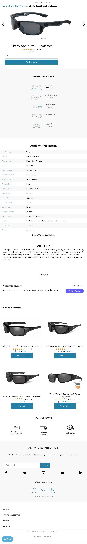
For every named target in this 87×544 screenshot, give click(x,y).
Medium (29, 193)
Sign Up (45, 465)
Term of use (37, 536)
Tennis (64, 221)
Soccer (59, 221)
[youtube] (62, 473)
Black (28, 161)
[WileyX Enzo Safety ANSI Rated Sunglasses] (22, 366)
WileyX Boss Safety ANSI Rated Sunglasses (65, 346)
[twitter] (25, 473)
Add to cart (31, 62)
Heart (28, 216)
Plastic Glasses (32, 175)
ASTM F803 (31, 225)
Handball (39, 221)
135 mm (29, 212)
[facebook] (6, 473)
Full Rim (29, 166)
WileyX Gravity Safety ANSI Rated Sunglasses (22, 346)
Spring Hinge (31, 179)
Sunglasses (30, 152)
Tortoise (39, 161)
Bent (28, 184)
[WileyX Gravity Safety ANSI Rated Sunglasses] (22, 317)
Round (38, 216)
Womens (35, 156)
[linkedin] (81, 473)
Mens (28, 156)
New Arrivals (21, 6)
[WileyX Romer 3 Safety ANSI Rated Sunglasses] (65, 366)
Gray (33, 161)
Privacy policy (48, 536)
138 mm (29, 198)
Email (52, 492)
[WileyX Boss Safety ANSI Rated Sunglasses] (65, 317)
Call (43, 492)
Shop (11, 6)
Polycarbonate (32, 189)
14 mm (29, 203)
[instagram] (43, 473)
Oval (33, 216)
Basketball (30, 221)
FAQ (34, 492)
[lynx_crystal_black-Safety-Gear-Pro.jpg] (43, 24)
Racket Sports (49, 221)
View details (22, 355)
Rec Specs (30, 230)
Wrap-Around (31, 170)
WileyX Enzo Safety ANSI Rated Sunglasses (22, 397)
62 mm (29, 207)
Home (4, 6)
